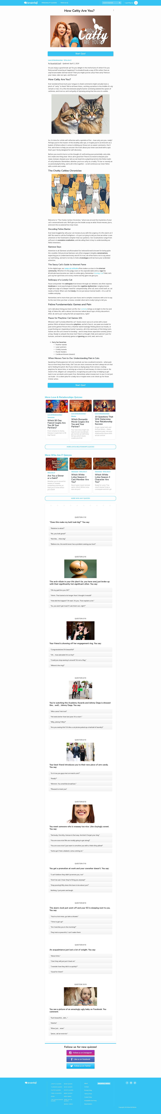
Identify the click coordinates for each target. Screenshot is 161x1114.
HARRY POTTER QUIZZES (68, 1100)
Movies (73, 416)
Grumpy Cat (98, 273)
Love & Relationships (55, 60)
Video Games (67, 1096)
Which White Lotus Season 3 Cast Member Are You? (80, 478)
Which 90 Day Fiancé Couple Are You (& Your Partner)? (57, 424)
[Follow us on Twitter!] (134, 1082)
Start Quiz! (80, 53)
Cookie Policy (88, 1097)
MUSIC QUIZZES (68, 1087)
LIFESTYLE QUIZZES (56, 1083)
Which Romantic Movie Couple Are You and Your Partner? (80, 423)
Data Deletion (88, 1104)
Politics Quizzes (56, 1090)
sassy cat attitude (71, 268)
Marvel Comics (68, 1104)
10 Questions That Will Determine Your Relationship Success (104, 420)
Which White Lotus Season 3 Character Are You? (102, 478)
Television (51, 417)
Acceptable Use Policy (90, 1100)
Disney (53, 1096)
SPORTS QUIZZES (68, 1090)
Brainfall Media (132, 1107)
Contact (86, 1087)
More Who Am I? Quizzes (58, 455)
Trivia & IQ (64, 3)
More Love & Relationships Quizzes (63, 397)
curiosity (84, 309)
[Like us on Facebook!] (127, 1082)
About (86, 1083)
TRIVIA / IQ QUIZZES (56, 1093)
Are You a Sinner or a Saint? (56, 477)
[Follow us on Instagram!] (131, 1082)
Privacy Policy (88, 1090)
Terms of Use (88, 1094)
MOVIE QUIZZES (68, 1083)
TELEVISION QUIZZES (56, 1087)
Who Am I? (67, 60)
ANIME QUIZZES (68, 1093)
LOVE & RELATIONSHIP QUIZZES (57, 1100)
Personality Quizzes (49, 3)
